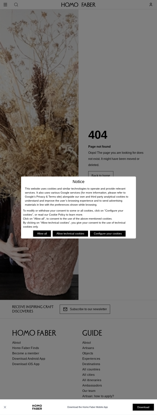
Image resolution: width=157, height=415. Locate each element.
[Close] (5, 407)
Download (143, 407)
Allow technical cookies (70, 233)
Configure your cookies (108, 233)
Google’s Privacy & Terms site (43, 196)
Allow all (42, 233)
